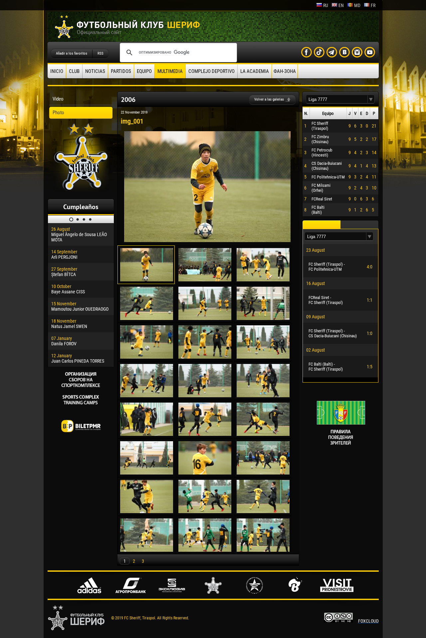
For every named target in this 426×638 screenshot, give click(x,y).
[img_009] (263, 357)
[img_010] (146, 395)
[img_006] (263, 318)
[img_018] (263, 473)
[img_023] (204, 550)
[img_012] (263, 395)
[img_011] (204, 395)
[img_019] (146, 511)
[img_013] (146, 434)
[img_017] (204, 473)
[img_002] (204, 279)
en (341, 5)
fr (373, 5)
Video (58, 99)
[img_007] (146, 357)
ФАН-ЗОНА (285, 71)
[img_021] (263, 511)
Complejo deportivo (211, 71)
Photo (58, 113)
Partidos (121, 71)
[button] (371, 99)
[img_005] (204, 318)
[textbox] (337, 99)
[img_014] (204, 434)
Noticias (95, 71)
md (357, 5)
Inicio (56, 71)
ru (325, 5)
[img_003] (263, 279)
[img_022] (146, 550)
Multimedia (170, 71)
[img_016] (146, 473)
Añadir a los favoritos (71, 53)
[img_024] (263, 550)
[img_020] (204, 511)
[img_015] (263, 434)
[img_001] (207, 240)
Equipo (144, 71)
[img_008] (204, 357)
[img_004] (146, 318)
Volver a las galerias (269, 99)
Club (74, 71)
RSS (101, 53)
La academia (254, 71)
